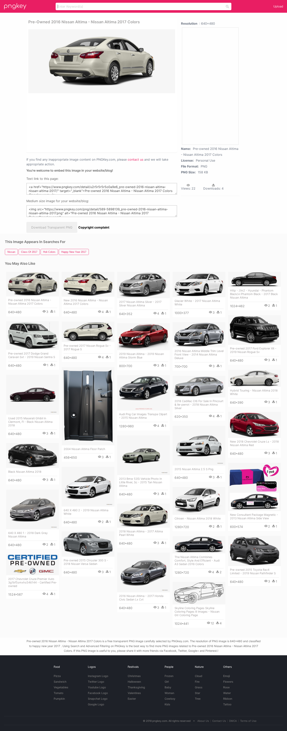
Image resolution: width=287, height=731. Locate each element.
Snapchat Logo (97, 698)
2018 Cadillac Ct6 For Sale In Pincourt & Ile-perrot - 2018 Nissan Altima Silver (199, 404)
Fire (197, 681)
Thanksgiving (136, 687)
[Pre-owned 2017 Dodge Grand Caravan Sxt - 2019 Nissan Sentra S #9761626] (32, 335)
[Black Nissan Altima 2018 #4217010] (32, 455)
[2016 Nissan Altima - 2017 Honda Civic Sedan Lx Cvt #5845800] (143, 572)
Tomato (58, 693)
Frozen (169, 676)
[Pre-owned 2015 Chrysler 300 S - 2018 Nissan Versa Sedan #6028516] (88, 544)
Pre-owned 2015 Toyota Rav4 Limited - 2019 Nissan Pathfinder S (253, 571)
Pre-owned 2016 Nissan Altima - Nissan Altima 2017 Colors (29, 301)
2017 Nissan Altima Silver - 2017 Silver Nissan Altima (140, 303)
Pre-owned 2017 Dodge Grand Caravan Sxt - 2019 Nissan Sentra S (31, 355)
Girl (167, 681)
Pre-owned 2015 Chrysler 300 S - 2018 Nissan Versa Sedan (86, 562)
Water (227, 693)
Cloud (198, 676)
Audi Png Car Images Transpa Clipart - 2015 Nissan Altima (143, 415)
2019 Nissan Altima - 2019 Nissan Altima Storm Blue (141, 355)
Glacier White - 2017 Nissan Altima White (197, 302)
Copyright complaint (93, 227)
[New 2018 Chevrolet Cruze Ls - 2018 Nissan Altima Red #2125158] (254, 425)
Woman (169, 693)
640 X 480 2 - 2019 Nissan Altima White (86, 512)
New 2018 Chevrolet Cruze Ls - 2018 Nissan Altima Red (254, 443)
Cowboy (170, 698)
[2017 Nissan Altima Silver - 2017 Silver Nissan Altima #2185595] (143, 285)
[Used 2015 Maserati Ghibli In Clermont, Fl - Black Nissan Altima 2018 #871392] (32, 395)
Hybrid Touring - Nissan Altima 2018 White (254, 392)
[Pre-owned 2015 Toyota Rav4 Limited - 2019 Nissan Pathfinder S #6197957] (254, 551)
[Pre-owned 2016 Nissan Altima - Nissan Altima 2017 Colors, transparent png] (101, 61)
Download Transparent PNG (51, 227)
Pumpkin (59, 698)
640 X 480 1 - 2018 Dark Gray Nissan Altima (28, 534)
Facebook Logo (98, 693)
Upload (278, 6)
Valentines (134, 693)
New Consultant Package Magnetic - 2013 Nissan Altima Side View (254, 516)
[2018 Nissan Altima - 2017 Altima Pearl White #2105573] (143, 516)
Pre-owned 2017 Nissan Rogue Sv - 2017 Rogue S (87, 347)
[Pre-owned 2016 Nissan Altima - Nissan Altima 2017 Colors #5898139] (32, 284)
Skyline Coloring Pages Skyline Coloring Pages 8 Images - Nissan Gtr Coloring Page (197, 611)
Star (197, 693)
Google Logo (96, 704)
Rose (226, 687)
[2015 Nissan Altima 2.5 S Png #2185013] (199, 445)
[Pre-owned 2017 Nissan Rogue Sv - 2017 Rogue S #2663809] (88, 331)
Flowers (228, 681)
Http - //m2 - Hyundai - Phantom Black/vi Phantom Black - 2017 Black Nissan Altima (254, 294)
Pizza (57, 676)
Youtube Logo (97, 687)
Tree (198, 698)
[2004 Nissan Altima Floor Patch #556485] (88, 406)
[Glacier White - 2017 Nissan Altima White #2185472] (199, 284)
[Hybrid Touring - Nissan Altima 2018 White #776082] (254, 378)
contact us (135, 159)
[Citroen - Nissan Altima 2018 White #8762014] (199, 501)
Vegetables (61, 687)
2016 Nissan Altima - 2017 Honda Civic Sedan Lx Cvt (141, 597)
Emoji (226, 676)
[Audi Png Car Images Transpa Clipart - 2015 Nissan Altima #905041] (143, 393)
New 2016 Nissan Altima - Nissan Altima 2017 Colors (86, 302)
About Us (203, 720)
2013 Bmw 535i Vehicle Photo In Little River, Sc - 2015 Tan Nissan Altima (140, 482)
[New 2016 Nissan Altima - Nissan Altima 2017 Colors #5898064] (88, 284)
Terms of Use (248, 720)
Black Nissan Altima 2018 (24, 471)
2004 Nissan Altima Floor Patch (84, 449)
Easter (132, 698)
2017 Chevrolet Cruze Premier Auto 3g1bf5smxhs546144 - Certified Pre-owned (32, 582)
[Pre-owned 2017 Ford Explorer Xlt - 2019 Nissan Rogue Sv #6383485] (254, 330)
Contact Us (219, 720)
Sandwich (60, 681)
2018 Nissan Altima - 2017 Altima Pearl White (141, 533)
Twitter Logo (96, 681)
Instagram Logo (98, 676)
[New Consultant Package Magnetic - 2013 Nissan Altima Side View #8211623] (254, 487)
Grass (198, 687)
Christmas (134, 676)
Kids (167, 704)
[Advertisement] (75, 122)
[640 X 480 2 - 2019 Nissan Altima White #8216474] (88, 487)
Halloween (134, 681)
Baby (168, 687)
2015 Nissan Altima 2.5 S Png (194, 469)
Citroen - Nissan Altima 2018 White (198, 518)
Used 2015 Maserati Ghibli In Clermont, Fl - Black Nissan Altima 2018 (30, 422)
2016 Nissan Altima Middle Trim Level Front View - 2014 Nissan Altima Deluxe (199, 354)
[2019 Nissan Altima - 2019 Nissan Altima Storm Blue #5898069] (143, 336)
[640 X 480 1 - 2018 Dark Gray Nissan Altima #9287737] (32, 509)
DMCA (233, 720)
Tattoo (227, 704)
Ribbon (227, 698)
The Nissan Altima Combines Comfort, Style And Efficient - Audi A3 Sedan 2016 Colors (197, 560)
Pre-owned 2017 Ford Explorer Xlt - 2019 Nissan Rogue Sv (253, 350)
